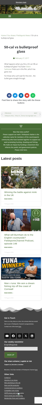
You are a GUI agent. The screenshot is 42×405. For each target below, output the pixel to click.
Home (3, 35)
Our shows (11, 35)
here (20, 326)
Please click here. (21, 150)
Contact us (7, 377)
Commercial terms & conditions (13, 388)
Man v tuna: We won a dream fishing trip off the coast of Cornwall (19, 286)
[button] (9, 16)
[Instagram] (19, 336)
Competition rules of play (11, 390)
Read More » (8, 199)
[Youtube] (7, 336)
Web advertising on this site (12, 383)
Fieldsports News (23, 35)
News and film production (11, 385)
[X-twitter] (25, 336)
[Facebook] (13, 336)
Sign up (10, 355)
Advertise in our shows (11, 380)
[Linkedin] (32, 336)
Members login (21, 2)
